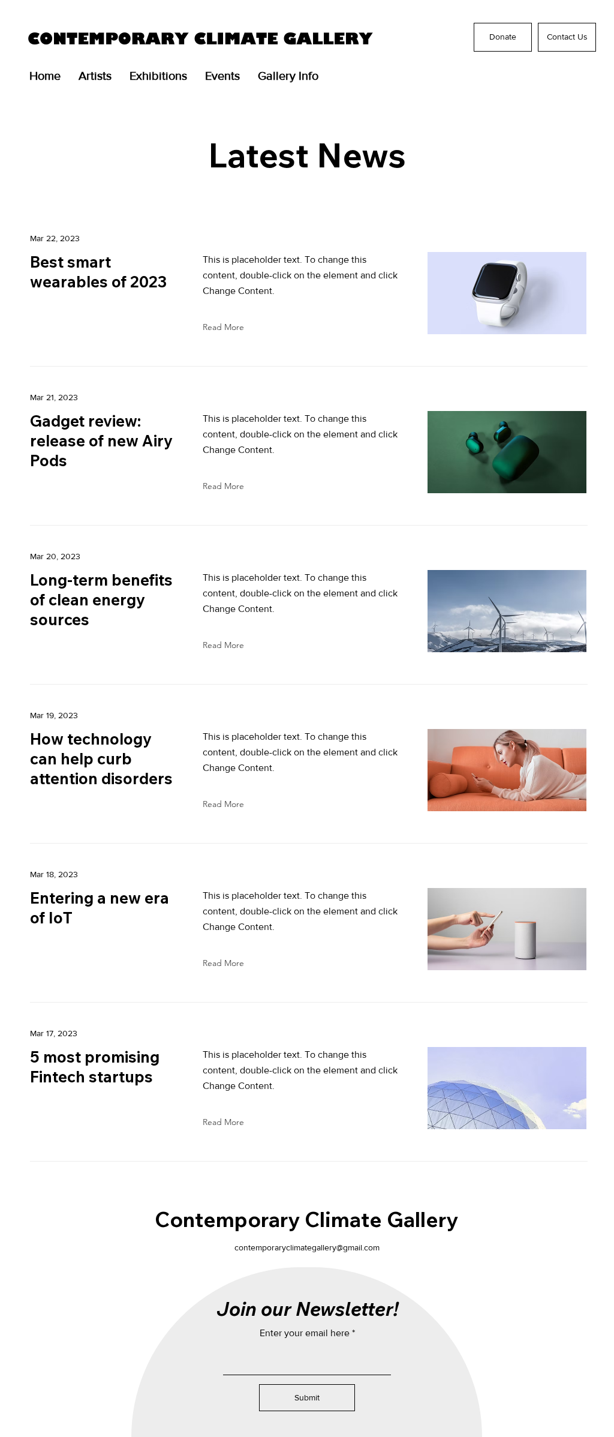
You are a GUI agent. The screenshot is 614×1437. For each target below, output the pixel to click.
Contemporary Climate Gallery (306, 1219)
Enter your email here (305, 1333)
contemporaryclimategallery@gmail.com (307, 1247)
